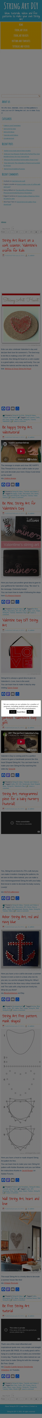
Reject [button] (30, 712)
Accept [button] (13, 712)
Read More (21, 712)
